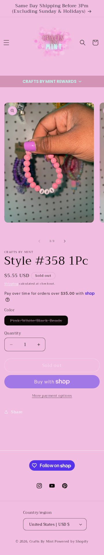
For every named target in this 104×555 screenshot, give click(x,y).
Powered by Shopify (71, 541)
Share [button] (17, 411)
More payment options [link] (52, 395)
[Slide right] (64, 241)
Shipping (11, 283)
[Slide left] (39, 241)
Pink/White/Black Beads (39, 321)
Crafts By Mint (41, 541)
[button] (6, 42)
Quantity (12, 333)
